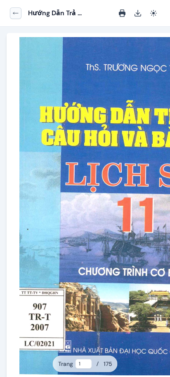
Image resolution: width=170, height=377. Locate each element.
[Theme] (153, 13)
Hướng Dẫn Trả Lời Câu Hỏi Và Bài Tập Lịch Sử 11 (53, 13)
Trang (65, 364)
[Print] (122, 13)
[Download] (137, 13)
